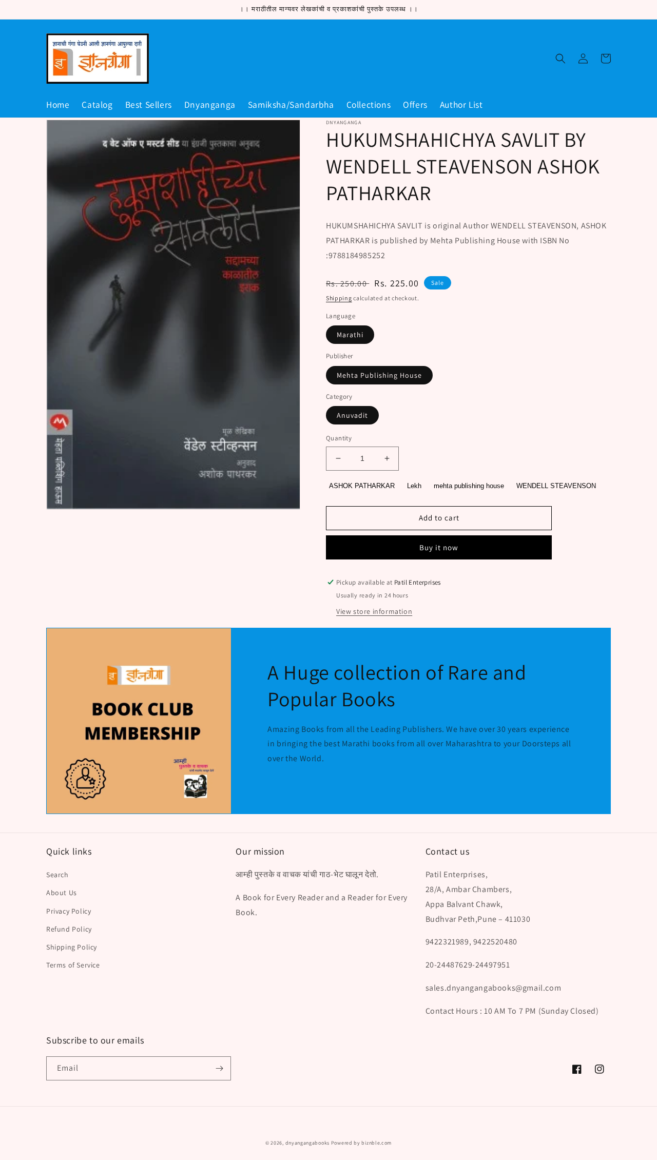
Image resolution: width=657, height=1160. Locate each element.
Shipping (339, 298)
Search (57, 874)
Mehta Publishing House (379, 375)
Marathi (350, 334)
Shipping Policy (71, 947)
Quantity (339, 438)
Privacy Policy (68, 911)
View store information (374, 611)
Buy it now (438, 547)
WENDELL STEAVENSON (556, 486)
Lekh (414, 486)
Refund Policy (69, 929)
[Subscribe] (219, 1068)
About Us (61, 892)
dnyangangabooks (307, 1142)
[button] (560, 58)
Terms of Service (73, 965)
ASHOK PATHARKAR (362, 486)
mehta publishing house (469, 486)
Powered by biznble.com (361, 1142)
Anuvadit (352, 415)
